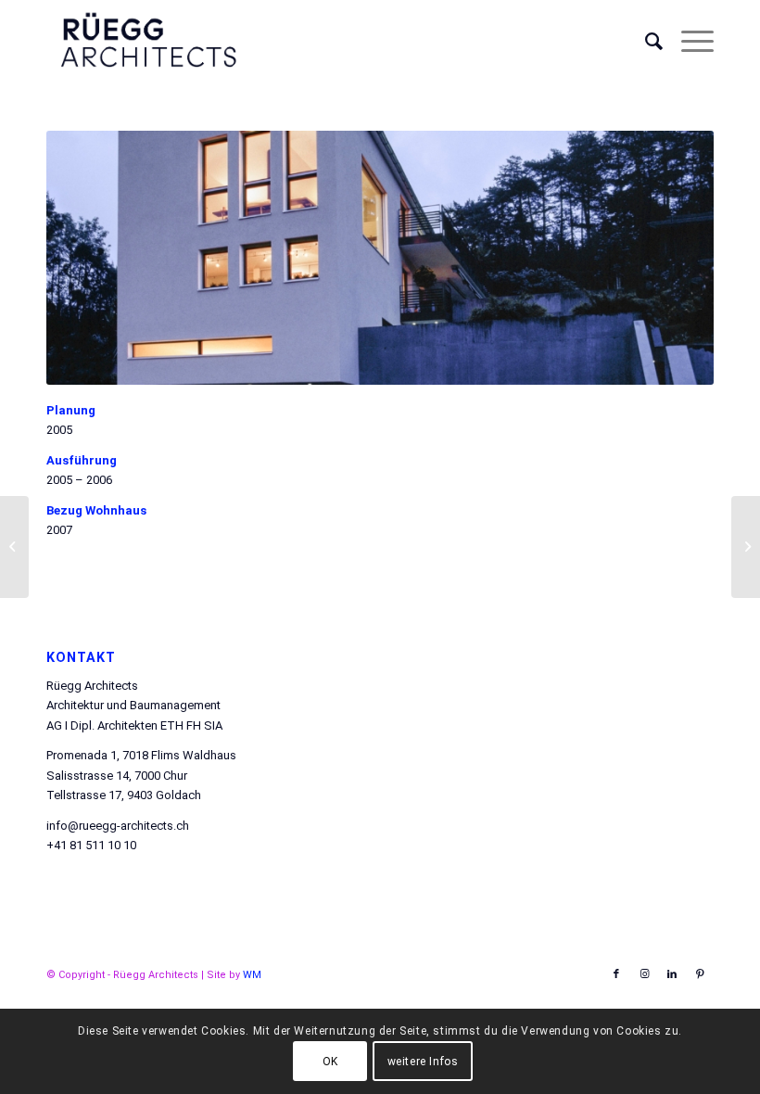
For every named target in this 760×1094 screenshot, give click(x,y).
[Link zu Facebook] (616, 974)
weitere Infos (423, 1061)
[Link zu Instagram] (644, 974)
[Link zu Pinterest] (700, 974)
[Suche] (645, 41)
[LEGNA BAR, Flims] (14, 547)
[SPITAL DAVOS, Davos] (745, 547)
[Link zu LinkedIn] (672, 974)
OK (330, 1061)
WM (252, 975)
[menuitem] (645, 41)
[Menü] (688, 41)
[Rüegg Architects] (147, 41)
